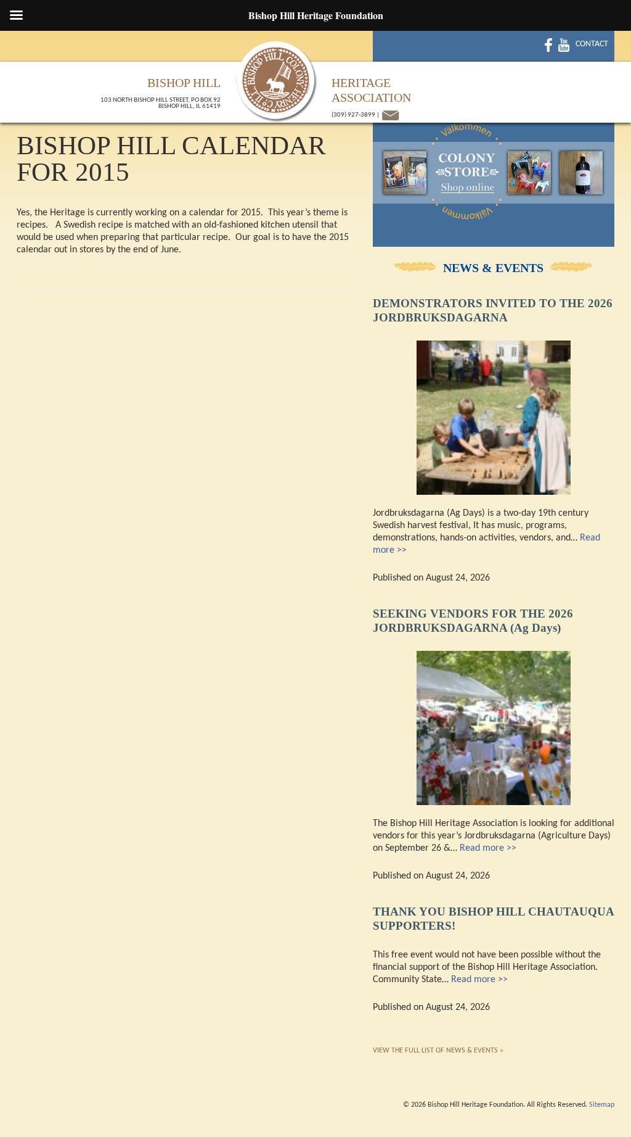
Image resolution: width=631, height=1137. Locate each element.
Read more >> (488, 848)
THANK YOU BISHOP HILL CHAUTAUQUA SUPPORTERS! (493, 918)
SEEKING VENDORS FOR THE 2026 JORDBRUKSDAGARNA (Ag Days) (473, 620)
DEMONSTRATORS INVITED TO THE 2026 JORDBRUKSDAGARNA (493, 310)
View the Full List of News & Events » (438, 1050)
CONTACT (592, 44)
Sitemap (601, 1105)
